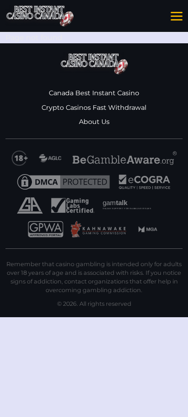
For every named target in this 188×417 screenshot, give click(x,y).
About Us (94, 122)
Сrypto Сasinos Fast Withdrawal (94, 107)
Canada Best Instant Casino (94, 93)
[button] (177, 16)
